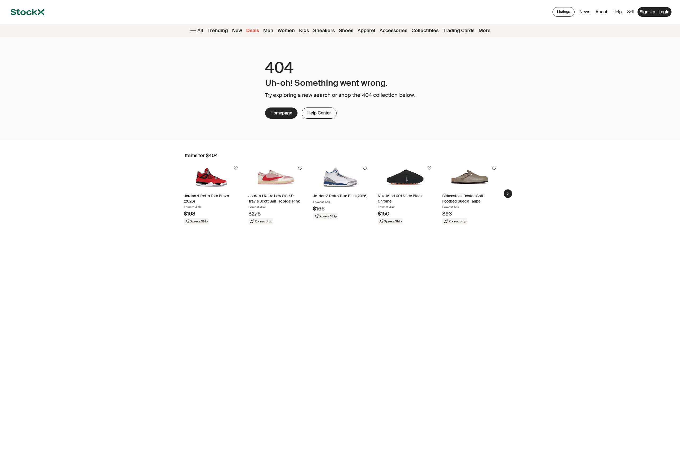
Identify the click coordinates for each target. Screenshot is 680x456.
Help (617, 12)
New (237, 30)
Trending (217, 30)
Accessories (393, 30)
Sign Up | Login (654, 12)
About (602, 13)
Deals (252, 30)
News (584, 12)
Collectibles (425, 30)
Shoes (346, 30)
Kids (304, 30)
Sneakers (324, 30)
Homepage (281, 113)
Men (268, 30)
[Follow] (235, 168)
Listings (563, 11)
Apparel (366, 30)
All (200, 30)
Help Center (319, 111)
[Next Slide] (508, 193)
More (485, 30)
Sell (630, 12)
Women (286, 30)
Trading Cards (458, 30)
